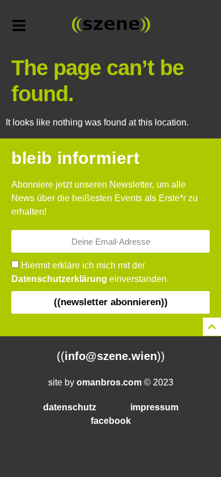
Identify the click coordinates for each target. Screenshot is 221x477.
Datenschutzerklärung (59, 279)
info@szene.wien (111, 356)
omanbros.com (109, 382)
